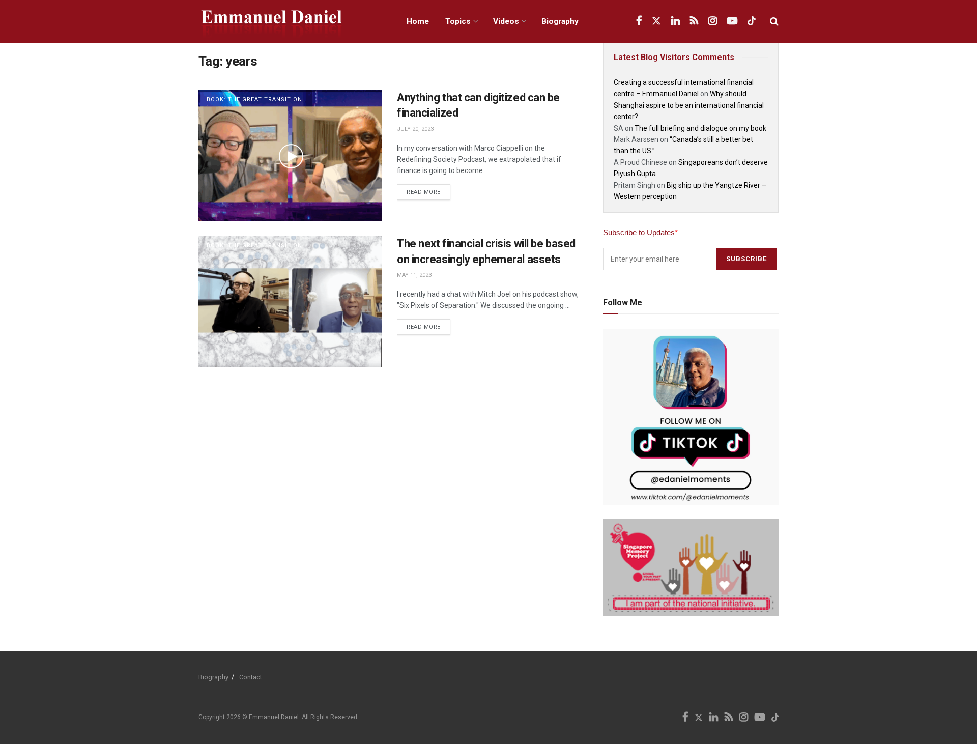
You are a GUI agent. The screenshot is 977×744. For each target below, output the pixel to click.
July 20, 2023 (415, 129)
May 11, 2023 (414, 275)
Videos (506, 21)
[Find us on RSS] (694, 21)
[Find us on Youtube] (732, 21)
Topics (458, 21)
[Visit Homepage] (291, 21)
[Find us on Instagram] (712, 21)
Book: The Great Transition (254, 99)
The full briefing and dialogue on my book (700, 128)
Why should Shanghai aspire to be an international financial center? (689, 105)
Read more (428, 189)
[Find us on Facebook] (639, 21)
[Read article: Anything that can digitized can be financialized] (290, 155)
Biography (560, 21)
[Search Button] (774, 21)
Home (418, 21)
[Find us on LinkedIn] (675, 21)
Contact (250, 677)
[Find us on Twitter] (656, 21)
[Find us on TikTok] (752, 21)
